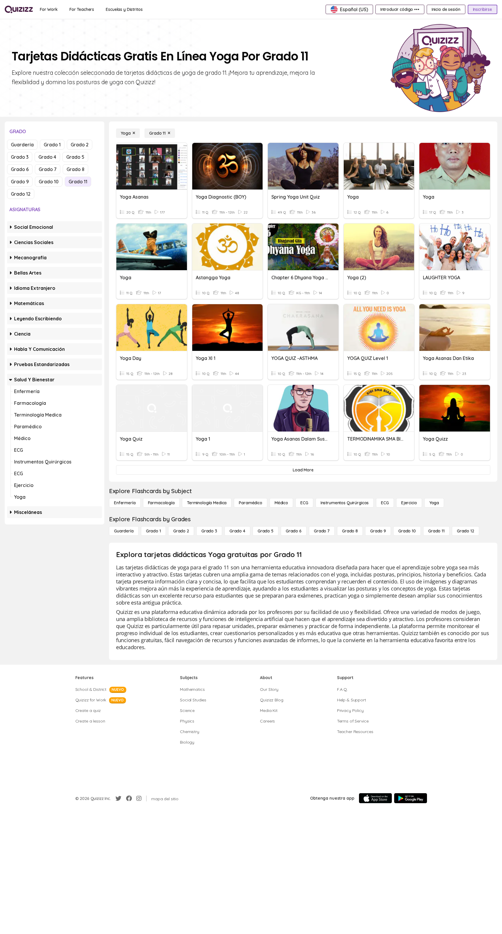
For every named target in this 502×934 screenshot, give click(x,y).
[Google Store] (410, 798)
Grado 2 (80, 145)
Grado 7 (48, 169)
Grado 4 (47, 157)
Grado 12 (20, 194)
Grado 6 (20, 169)
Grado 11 (78, 182)
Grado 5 (75, 157)
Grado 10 (49, 182)
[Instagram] (139, 798)
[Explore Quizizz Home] (19, 9)
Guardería (22, 145)
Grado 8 (75, 169)
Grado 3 (19, 157)
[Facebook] (129, 798)
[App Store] (375, 798)
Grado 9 (20, 182)
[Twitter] (118, 798)
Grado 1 (52, 145)
